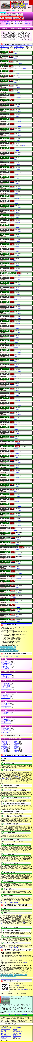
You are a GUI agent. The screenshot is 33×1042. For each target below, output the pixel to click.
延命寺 (6, 109)
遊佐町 (5, 730)
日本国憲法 (3, 1038)
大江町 (6, 664)
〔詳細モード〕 (4, 47)
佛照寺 (6, 480)
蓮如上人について (17, 1036)
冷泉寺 (7, 605)
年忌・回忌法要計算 (6, 1036)
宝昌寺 (6, 494)
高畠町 (6, 694)
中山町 (6, 704)
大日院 (6, 359)
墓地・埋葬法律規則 (17, 1031)
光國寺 (6, 167)
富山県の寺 (4, 749)
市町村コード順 (8, 656)
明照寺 (7, 561)
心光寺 (6, 258)
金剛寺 (6, 143)
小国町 (6, 667)
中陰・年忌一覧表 (5, 1033)
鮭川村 (6, 685)
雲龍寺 (5, 61)
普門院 (6, 470)
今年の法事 (3, 1030)
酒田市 (5, 684)
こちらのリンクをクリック (23, 956)
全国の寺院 (17, 23)
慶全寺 (6, 148)
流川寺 (7, 576)
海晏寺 (6, 124)
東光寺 (6, 417)
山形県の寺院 (28, 23)
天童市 (6, 696)
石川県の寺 (16, 749)
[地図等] (15, 53)
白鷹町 (6, 687)
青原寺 (6, 311)
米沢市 (6, 732)
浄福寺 (6, 254)
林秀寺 (7, 595)
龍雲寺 (7, 581)
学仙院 (6, 128)
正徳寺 (6, 306)
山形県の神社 (27, 21)
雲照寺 (5, 56)
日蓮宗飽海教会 (9, 446)
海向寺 (6, 119)
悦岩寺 (5, 85)
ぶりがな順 (2, 656)
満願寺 (7, 537)
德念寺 (6, 436)
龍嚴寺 (7, 585)
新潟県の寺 (16, 748)
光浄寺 (6, 172)
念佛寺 (6, 451)
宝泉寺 (6, 499)
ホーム (13, 10)
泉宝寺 (6, 316)
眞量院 (6, 268)
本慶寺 (7, 528)
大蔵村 (6, 666)
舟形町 (6, 713)
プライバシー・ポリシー (7, 1014)
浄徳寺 (6, 249)
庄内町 (7, 686)
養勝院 (7, 566)
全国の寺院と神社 (5, 21)
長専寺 (6, 388)
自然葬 (16, 776)
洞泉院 (6, 427)
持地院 (6, 205)
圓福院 (6, 104)
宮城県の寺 (16, 742)
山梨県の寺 (16, 750)
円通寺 (6, 95)
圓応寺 (5, 90)
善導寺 (6, 340)
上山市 (6, 676)
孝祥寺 (6, 181)
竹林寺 (6, 364)
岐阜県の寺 (16, 751)
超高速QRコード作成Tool (24, 989)
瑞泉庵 (6, 282)
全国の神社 (16, 21)
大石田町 (7, 663)
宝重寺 (6, 489)
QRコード (19, 985)
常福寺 (6, 244)
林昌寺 (7, 600)
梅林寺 (6, 460)
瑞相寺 (6, 287)
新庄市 (6, 689)
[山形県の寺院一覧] (19, 47)
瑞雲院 (6, 278)
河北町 (6, 675)
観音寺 (6, 133)
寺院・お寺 (3, 1034)
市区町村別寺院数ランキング (6, 647)
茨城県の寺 (4, 744)
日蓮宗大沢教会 (9, 441)
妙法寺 (7, 552)
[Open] (11, 51)
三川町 (6, 720)
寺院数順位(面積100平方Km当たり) (8, 650)
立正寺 (7, 571)
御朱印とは (15, 1037)
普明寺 (6, 465)
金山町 (6, 674)
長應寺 (6, 369)
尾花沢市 (7, 668)
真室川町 (7, 719)
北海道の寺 (4, 741)
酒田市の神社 (8, 23)
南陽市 (6, 706)
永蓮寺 (5, 80)
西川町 (6, 707)
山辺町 (6, 729)
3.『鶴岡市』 (8, 18)
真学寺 (6, 263)
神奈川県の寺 (4, 748)
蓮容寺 (7, 614)
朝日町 (6, 661)
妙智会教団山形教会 (11, 547)
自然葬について (5, 1037)
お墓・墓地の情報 (17, 1027)
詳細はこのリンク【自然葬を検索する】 (9, 947)
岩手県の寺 (4, 742)
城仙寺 (6, 239)
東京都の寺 (16, 747)
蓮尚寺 (7, 610)
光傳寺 (6, 177)
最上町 (6, 723)
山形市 (6, 728)
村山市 (6, 721)
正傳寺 (6, 297)
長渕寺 (6, 403)
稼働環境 (17, 1014)
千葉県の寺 (4, 747)
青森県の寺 (16, 741)
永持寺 (5, 76)
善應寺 (6, 331)
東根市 (6, 712)
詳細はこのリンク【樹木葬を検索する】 (9, 902)
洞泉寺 (6, 432)
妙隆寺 (7, 557)
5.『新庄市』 (16, 18)
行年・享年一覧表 (17, 1033)
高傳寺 (6, 191)
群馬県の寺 (4, 746)
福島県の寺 (16, 743)
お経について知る (5, 1029)
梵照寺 (7, 619)
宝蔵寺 (6, 509)
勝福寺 (6, 229)
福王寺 (6, 475)
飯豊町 (6, 662)
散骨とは (15, 1029)
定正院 (6, 407)
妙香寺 (7, 542)
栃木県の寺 (16, 744)
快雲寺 (6, 114)
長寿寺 (6, 379)
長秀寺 (6, 383)
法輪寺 (6, 523)
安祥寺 (5, 52)
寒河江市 (6, 683)
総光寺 (6, 345)
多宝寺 (6, 350)
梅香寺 (6, 456)
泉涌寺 (6, 321)
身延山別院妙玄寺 (9, 273)
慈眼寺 (6, 196)
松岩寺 (6, 234)
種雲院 (6, 215)
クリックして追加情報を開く (9, 1024)
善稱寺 (6, 335)
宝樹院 (6, 484)
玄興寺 (6, 157)
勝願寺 (6, 225)
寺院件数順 (15, 656)
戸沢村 (6, 698)
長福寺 (6, 398)
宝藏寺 (6, 504)
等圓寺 (6, 422)
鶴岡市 (6, 695)
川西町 (6, 677)
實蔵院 (6, 210)
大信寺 (6, 355)
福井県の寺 (4, 750)
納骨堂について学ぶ (17, 1034)
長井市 (5, 703)
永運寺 (5, 71)
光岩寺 (6, 162)
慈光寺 (6, 201)
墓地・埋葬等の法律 (6, 1027)
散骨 (20, 777)
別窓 (15, 647)
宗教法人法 (3, 1031)
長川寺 (6, 393)
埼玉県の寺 (16, 746)
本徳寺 (7, 533)
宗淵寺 (6, 220)
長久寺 (6, 374)
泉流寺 (6, 326)
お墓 (20, 915)
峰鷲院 (6, 518)
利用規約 (24, 1014)
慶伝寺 (6, 153)
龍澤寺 (7, 590)
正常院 (6, 292)
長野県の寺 (4, 751)
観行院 (6, 138)
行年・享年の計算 (17, 1030)
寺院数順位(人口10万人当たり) (7, 648)
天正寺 (6, 412)
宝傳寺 (6, 513)
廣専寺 (6, 186)
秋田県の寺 (4, 743)
